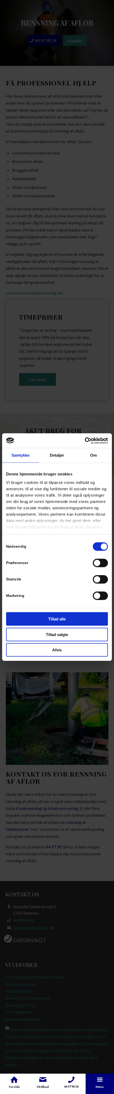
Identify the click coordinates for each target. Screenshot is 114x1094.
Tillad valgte (57, 634)
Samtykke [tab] (20, 455)
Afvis (57, 650)
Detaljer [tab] (57, 455)
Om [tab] (93, 455)
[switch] (100, 563)
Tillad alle (57, 619)
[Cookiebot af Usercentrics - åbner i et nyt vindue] (85, 440)
